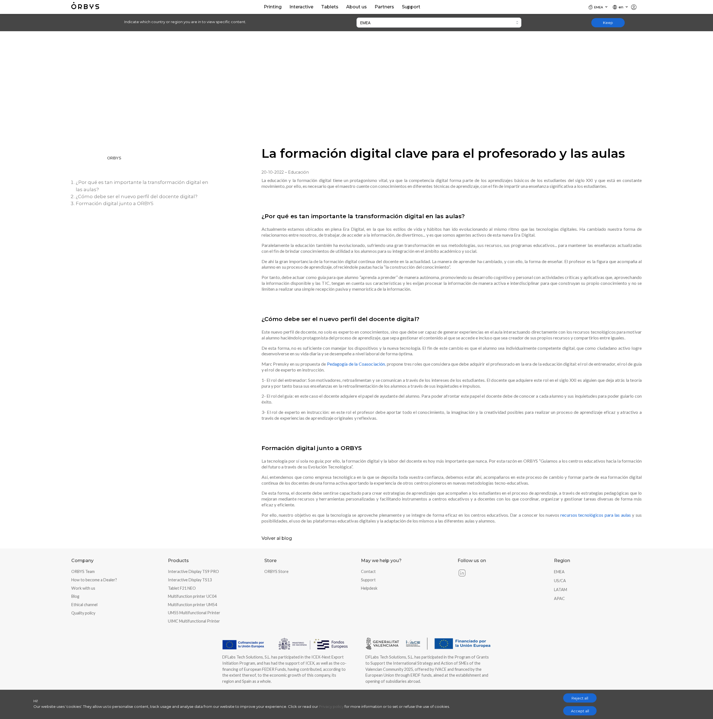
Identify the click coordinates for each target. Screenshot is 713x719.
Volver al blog (277, 538)
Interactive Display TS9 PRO (193, 571)
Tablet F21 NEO (182, 588)
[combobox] (438, 23)
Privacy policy (331, 706)
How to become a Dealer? (94, 579)
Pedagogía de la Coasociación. (356, 363)
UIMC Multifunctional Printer (194, 621)
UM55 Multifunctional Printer (194, 612)
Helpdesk (369, 588)
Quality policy (83, 613)
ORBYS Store (276, 571)
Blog (75, 596)
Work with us (83, 588)
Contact (368, 571)
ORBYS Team (83, 571)
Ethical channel (84, 604)
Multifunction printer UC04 (192, 596)
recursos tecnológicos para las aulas (595, 515)
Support (368, 579)
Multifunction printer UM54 (192, 604)
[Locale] (636, 7)
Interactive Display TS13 (190, 579)
